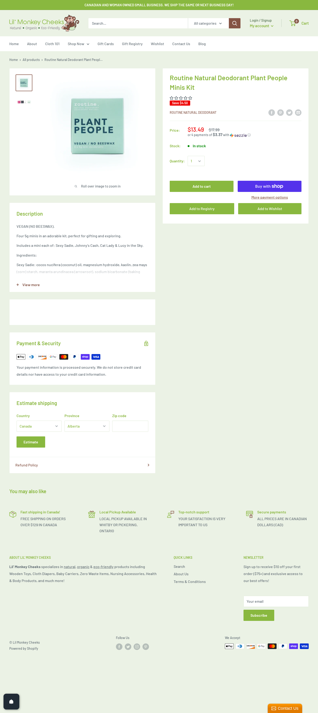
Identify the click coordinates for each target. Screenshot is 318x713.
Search (179, 566)
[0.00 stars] (181, 98)
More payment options (269, 197)
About (32, 43)
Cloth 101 (52, 43)
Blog (202, 43)
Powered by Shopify (23, 648)
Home (14, 43)
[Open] (11, 702)
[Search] (234, 23)
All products (31, 60)
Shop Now (76, 43)
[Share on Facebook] (271, 112)
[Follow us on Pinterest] (145, 646)
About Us (181, 574)
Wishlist (157, 43)
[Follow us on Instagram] (137, 646)
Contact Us (181, 43)
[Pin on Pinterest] (280, 112)
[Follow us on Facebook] (119, 646)
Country (23, 415)
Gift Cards (106, 43)
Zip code (119, 415)
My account (260, 25)
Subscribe (258, 615)
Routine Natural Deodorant (193, 112)
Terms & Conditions (190, 581)
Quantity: (177, 161)
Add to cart (202, 186)
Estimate (31, 442)
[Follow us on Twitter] (128, 646)
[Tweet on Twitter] (289, 112)
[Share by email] (298, 112)
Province (71, 415)
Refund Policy (26, 465)
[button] (244, 135)
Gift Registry (132, 43)
